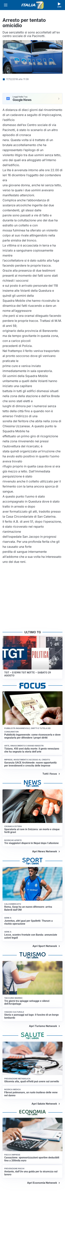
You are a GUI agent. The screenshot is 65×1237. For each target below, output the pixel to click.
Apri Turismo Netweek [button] (43, 1026)
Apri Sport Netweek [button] (44, 946)
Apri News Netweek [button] (44, 851)
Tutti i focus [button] (49, 773)
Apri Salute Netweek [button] (44, 1103)
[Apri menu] (6, 5)
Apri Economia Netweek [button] (42, 1182)
